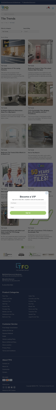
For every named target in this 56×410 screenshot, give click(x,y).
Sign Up (28, 213)
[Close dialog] (47, 193)
